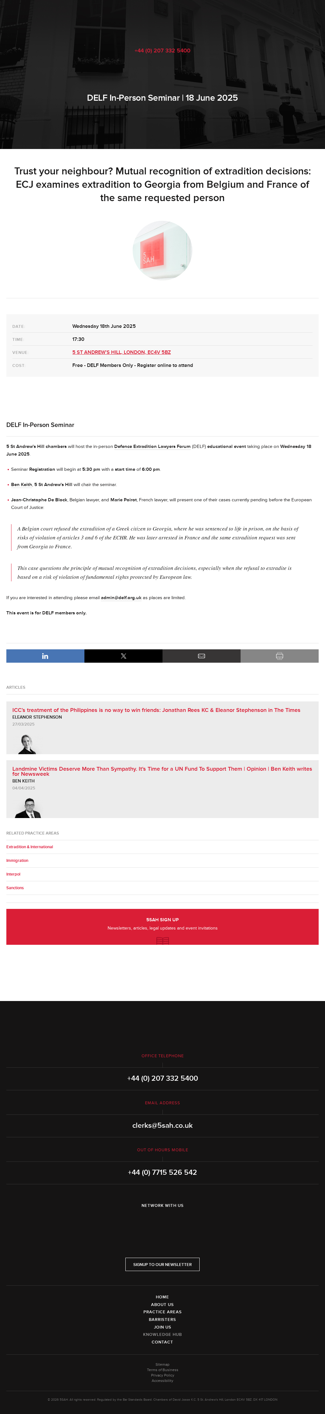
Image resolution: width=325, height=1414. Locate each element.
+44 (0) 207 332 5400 (162, 50)
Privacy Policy (162, 1375)
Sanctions (15, 887)
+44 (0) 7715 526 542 (162, 1172)
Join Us (162, 1327)
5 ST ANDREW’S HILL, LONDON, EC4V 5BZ (121, 352)
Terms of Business (162, 1370)
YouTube (180, 1222)
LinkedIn (45, 656)
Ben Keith (23, 781)
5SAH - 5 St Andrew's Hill (162, 20)
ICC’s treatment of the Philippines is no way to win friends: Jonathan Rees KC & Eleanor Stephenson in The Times (156, 710)
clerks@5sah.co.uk (162, 1125)
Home (162, 1297)
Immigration (17, 860)
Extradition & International (29, 846)
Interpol (13, 874)
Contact (162, 1342)
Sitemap (162, 1364)
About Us (162, 1304)
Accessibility (162, 1380)
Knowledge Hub (162, 1334)
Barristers (162, 1319)
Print (280, 656)
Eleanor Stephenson (37, 717)
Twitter (162, 1222)
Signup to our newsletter (162, 1264)
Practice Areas (162, 1312)
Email (201, 656)
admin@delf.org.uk (121, 598)
